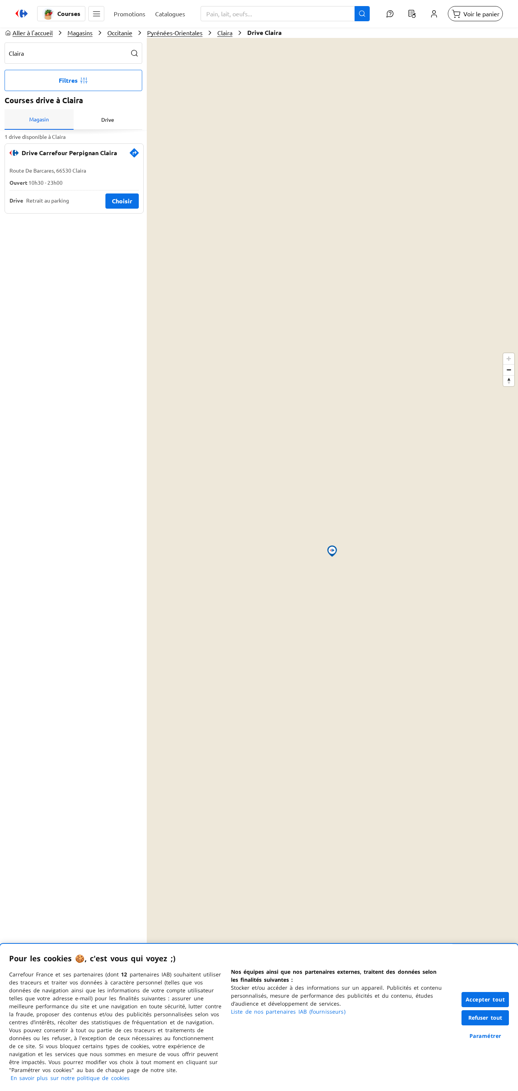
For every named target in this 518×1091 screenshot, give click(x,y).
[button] (96, 13)
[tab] (39, 119)
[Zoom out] (508, 369)
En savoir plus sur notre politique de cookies (70, 1078)
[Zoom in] (508, 358)
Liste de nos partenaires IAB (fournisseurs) (288, 1011)
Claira (224, 32)
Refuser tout (485, 1017)
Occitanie (119, 32)
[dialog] (259, 1017)
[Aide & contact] (390, 13)
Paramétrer (485, 1035)
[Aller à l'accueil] (21, 13)
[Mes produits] (412, 13)
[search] (134, 53)
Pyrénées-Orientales (174, 32)
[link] (134, 155)
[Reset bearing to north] (508, 380)
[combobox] (285, 13)
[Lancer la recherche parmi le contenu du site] (362, 13)
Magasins (80, 32)
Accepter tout (485, 999)
